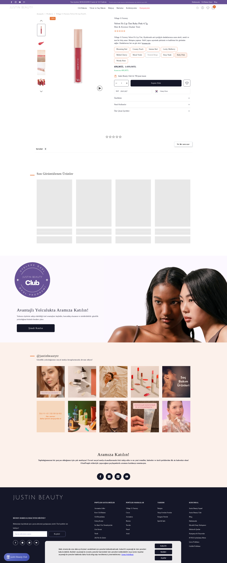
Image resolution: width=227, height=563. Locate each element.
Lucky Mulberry (169, 49)
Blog (215, 2)
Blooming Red (121, 49)
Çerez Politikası (127, 554)
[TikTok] (118, 476)
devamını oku (146, 43)
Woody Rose (121, 61)
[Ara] (197, 7)
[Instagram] (15, 2)
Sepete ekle (156, 83)
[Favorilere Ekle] (208, 7)
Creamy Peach (138, 49)
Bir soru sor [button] (185, 144)
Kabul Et (163, 546)
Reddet (163, 552)
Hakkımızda (196, 2)
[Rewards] (17, 557)
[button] (41, 21)
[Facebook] (11, 2)
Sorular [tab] (39, 149)
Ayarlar (163, 558)
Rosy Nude (167, 55)
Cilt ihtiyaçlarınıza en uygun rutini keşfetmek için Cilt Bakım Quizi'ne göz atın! (109, 2)
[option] (108, 2)
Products (50, 14)
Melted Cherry (121, 55)
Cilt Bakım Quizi (206, 2)
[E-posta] (24, 2)
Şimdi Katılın (36, 328)
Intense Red (153, 49)
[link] (54, 233)
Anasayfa (40, 14)
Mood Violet (137, 55)
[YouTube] (19, 2)
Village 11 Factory (121, 18)
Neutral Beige (153, 55)
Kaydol (57, 534)
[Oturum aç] (202, 7)
